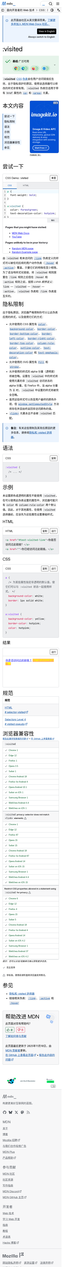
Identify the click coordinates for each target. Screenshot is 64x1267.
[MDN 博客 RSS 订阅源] (28, 1112)
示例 (7, 132)
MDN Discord (11, 1191)
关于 (5, 1128)
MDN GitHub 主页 (13, 1197)
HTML (8, 521)
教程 (5, 1231)
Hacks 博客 (9, 1242)
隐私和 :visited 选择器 (21, 993)
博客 (5, 1134)
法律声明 (45, 1262)
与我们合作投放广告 (14, 1146)
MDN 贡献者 (12, 1050)
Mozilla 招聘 (10, 1140)
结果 (7, 642)
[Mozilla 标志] (13, 1255)
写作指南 (8, 1185)
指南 (5, 1225)
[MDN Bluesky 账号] (10, 1112)
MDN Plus (9, 1152)
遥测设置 (29, 1262)
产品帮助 (8, 1157)
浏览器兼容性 (12, 142)
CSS (19, 79)
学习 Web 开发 (11, 1219)
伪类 (25, 79)
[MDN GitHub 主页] (5, 1112)
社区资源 (8, 1179)
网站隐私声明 (10, 1262)
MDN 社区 (9, 1173)
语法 (7, 126)
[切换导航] (58, 4)
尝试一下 (9, 116)
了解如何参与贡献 (15, 1036)
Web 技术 (8, 1213)
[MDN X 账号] (16, 1112)
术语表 (7, 1236)
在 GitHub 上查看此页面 (19, 1055)
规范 (7, 137)
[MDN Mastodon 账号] (22, 1112)
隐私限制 (9, 121)
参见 (7, 147)
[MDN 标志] (9, 1097)
